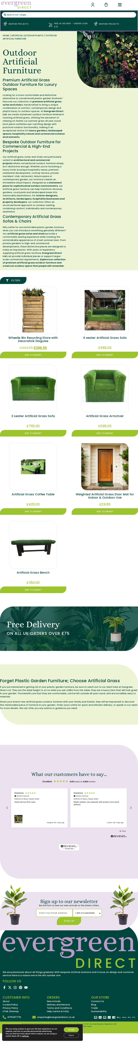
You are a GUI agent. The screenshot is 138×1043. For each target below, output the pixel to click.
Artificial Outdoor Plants (27, 35)
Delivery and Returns (58, 1004)
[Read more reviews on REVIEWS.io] (119, 836)
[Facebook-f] (4, 987)
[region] (69, 808)
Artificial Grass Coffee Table (33, 494)
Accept (71, 1029)
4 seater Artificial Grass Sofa (105, 338)
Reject (71, 1035)
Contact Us (97, 1001)
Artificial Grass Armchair (105, 416)
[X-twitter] (9, 987)
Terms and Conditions (59, 1008)
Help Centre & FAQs (58, 1011)
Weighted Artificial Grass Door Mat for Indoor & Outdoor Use (105, 496)
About (6, 1001)
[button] (7, 808)
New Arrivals (54, 1001)
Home (6, 35)
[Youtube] (26, 987)
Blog (93, 1004)
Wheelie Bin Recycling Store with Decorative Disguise (33, 339)
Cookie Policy (10, 1004)
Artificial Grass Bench (33, 573)
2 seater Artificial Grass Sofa (33, 416)
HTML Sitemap (11, 1011)
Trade (94, 1008)
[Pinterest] (20, 987)
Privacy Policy (10, 1008)
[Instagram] (15, 987)
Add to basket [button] (33, 355)
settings (25, 1036)
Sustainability (99, 1011)
